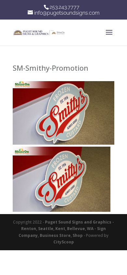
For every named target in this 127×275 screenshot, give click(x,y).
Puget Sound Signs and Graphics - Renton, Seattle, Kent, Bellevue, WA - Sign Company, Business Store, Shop (66, 228)
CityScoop (63, 242)
